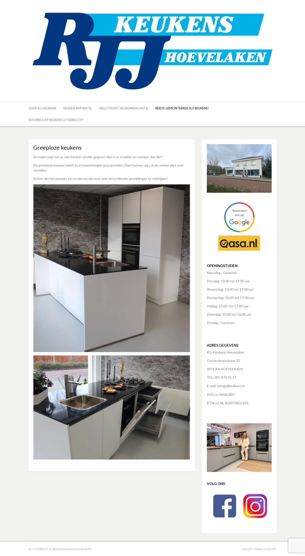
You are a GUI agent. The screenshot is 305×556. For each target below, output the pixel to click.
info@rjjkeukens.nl (230, 386)
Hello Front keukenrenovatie (123, 108)
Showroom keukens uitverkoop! (56, 120)
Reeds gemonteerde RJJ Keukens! (182, 108)
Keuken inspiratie (77, 108)
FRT (274, 549)
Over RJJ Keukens (42, 108)
